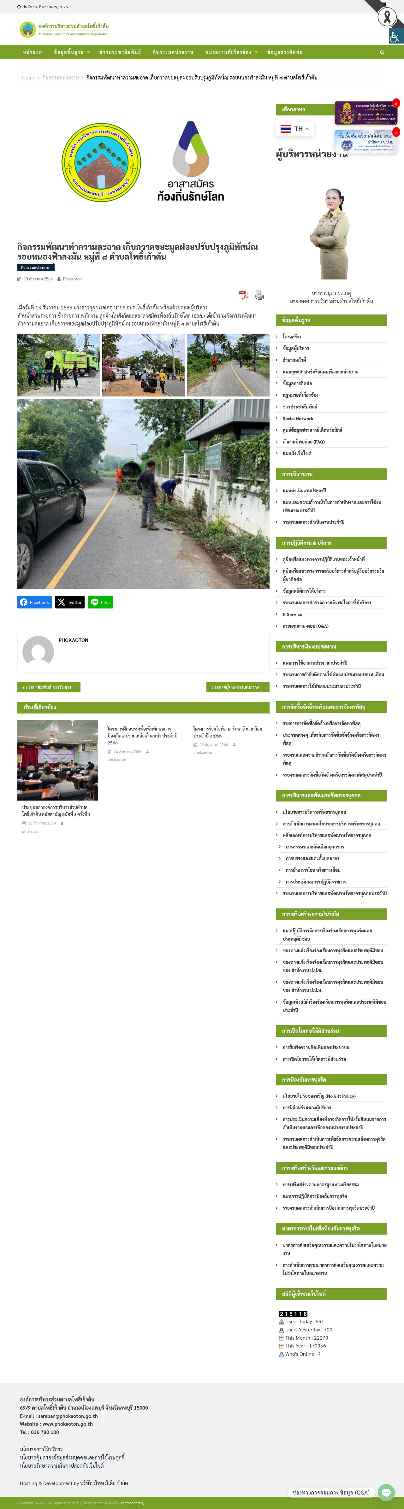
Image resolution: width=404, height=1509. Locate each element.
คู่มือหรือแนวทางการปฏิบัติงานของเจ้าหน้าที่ (324, 559)
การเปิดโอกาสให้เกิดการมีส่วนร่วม (314, 1059)
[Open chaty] (386, 1492)
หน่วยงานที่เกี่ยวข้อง (228, 52)
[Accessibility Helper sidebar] (396, 36)
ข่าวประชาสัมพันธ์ (120, 52)
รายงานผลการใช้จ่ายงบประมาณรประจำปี (322, 686)
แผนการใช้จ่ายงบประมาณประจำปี (315, 663)
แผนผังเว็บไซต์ (297, 453)
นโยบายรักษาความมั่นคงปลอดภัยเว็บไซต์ (62, 1465)
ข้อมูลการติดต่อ (285, 52)
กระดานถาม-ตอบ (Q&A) (306, 626)
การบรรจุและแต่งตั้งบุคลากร (312, 858)
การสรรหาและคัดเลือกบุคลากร (315, 846)
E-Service (292, 614)
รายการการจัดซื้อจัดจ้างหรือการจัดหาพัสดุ (322, 723)
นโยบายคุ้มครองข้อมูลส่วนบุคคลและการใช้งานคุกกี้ (72, 1457)
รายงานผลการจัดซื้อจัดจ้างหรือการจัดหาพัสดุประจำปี (332, 775)
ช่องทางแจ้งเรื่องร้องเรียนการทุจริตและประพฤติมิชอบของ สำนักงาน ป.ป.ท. (333, 986)
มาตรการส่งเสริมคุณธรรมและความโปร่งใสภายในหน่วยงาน (335, 1249)
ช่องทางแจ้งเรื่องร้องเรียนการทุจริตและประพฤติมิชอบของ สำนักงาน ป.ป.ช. (333, 966)
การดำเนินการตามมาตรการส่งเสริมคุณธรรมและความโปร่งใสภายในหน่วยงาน (333, 1269)
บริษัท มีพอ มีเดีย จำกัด (104, 1483)
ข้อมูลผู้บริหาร (296, 348)
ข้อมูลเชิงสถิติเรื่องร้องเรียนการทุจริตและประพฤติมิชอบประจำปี (334, 1006)
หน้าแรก (32, 52)
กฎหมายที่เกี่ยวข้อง (300, 395)
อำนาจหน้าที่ (294, 360)
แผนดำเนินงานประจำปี (304, 490)
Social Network (298, 418)
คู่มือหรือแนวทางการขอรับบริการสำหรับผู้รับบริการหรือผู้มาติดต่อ (333, 575)
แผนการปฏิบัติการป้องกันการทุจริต (315, 1196)
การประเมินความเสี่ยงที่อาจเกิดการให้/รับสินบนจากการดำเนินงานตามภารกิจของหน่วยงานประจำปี (334, 1123)
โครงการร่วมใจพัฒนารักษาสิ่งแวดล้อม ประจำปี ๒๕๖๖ (227, 732)
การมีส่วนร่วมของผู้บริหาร (307, 1107)
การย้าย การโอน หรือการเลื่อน (313, 870)
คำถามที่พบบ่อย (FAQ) (304, 441)
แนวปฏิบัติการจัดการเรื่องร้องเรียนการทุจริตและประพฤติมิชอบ (327, 935)
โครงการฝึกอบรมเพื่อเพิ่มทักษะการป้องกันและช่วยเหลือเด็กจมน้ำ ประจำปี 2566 (142, 735)
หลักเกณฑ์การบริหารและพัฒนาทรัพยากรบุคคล (327, 835)
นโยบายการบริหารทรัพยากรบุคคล (314, 812)
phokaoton (72, 278)
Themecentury (132, 1502)
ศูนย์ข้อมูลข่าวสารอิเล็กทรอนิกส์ (312, 430)
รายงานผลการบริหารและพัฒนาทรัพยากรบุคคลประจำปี (335, 893)
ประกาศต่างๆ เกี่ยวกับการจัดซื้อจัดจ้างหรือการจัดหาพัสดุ (331, 739)
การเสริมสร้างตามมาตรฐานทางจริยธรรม (321, 1184)
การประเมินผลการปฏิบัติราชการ (316, 881)
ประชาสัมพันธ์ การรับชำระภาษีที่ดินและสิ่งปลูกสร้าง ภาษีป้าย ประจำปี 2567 (53, 687)
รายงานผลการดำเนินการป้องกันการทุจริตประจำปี (329, 1208)
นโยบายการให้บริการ (41, 1449)
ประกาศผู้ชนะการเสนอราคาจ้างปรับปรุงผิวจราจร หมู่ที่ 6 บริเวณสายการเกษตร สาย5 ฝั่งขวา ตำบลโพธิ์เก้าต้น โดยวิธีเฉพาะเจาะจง (240, 687)
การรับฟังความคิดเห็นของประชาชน (316, 1047)
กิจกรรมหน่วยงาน (173, 52)
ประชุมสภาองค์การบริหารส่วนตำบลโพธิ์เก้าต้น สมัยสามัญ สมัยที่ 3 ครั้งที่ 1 (56, 810)
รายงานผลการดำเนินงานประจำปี (313, 522)
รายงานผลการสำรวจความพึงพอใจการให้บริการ (327, 602)
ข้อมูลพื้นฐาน (69, 52)
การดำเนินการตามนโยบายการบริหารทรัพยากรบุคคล (331, 823)
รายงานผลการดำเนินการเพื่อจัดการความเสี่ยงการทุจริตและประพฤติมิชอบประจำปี (334, 1143)
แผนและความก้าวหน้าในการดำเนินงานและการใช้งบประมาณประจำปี (332, 506)
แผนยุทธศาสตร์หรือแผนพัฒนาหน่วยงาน (321, 371)
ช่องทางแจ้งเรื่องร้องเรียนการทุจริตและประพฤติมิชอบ (333, 950)
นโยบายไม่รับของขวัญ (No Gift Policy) (319, 1096)
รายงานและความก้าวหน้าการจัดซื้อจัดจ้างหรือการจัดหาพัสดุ (334, 759)
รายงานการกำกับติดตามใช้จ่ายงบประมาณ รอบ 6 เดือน (333, 674)
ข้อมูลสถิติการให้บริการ (304, 591)
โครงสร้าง (292, 336)
